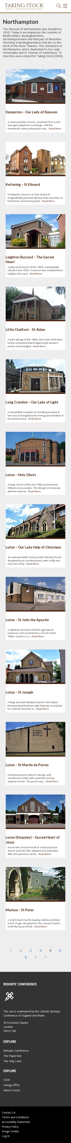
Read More (55, 128)
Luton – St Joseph (19, 692)
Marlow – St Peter (20, 910)
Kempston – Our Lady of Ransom (31, 112)
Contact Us (9, 1112)
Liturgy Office (11, 1085)
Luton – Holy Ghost (21, 475)
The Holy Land (12, 1061)
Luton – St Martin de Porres (27, 765)
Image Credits (10, 1131)
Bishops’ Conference (16, 1050)
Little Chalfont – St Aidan (25, 329)
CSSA (6, 1079)
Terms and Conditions (15, 1117)
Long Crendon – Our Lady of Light (32, 402)
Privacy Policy (10, 1126)
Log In (6, 1136)
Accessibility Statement (16, 1122)
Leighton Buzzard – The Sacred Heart (30, 259)
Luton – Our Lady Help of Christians (33, 547)
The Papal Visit (12, 1056)
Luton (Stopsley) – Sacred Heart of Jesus (33, 839)
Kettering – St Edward (23, 184)
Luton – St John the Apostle (27, 620)
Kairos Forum (11, 1090)
